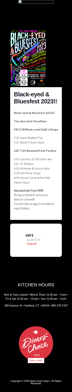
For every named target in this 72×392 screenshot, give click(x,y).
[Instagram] (36, 317)
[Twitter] (44, 317)
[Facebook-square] (27, 317)
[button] (36, 27)
